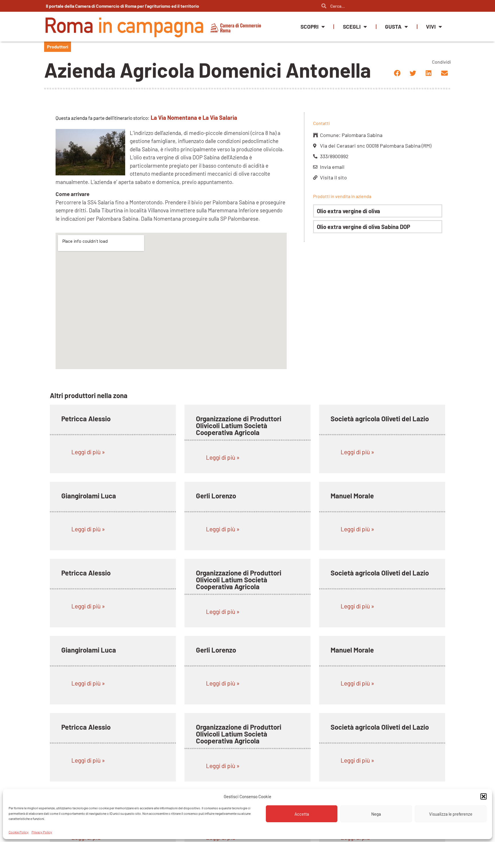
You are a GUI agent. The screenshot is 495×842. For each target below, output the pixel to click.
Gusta (393, 26)
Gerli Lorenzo (216, 496)
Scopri (309, 26)
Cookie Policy (19, 832)
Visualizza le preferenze (450, 813)
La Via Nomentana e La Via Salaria (194, 117)
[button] (483, 796)
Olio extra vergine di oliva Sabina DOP (363, 226)
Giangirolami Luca (88, 496)
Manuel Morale (352, 496)
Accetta (301, 813)
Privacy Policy (42, 832)
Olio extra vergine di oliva (348, 210)
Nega (376, 813)
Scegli (352, 26)
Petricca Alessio (86, 418)
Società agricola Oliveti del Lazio (380, 418)
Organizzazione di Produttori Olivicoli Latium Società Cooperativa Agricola (238, 425)
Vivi (431, 26)
